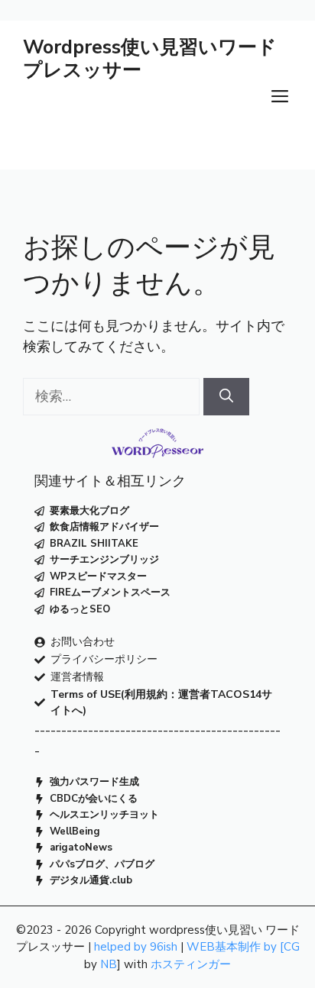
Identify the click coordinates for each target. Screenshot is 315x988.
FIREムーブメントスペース (110, 592)
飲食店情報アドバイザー (104, 527)
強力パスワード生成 (94, 782)
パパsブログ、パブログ (102, 864)
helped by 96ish (135, 946)
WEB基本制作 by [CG (243, 946)
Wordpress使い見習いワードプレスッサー (150, 58)
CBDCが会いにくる (94, 799)
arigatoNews (81, 847)
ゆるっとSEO (80, 609)
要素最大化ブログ (89, 511)
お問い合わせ (82, 641)
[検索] (226, 396)
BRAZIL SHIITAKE (94, 544)
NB (108, 964)
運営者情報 (77, 677)
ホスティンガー (191, 964)
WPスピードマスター (98, 576)
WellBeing (75, 831)
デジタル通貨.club (91, 880)
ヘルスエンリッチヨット (104, 815)
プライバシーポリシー (104, 659)
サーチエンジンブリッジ (104, 560)
